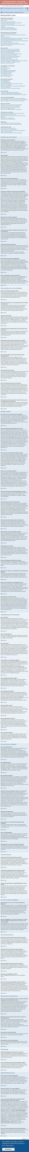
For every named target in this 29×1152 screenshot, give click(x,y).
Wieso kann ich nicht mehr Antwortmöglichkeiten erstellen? (11, 53)
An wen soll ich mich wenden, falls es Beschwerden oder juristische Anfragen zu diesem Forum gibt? (13, 131)
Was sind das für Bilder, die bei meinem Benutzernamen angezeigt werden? (14, 40)
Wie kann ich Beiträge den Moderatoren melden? (9, 59)
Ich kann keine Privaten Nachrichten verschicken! (10, 92)
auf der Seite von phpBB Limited (17, 1081)
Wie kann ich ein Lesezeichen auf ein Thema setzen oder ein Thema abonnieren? (13, 116)
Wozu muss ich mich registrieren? (7, 19)
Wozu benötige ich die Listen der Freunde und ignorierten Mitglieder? (13, 98)
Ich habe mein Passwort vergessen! (7, 27)
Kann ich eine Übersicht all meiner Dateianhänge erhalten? (11, 124)
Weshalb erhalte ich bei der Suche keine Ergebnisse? (10, 105)
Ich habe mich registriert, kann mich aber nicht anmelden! (11, 22)
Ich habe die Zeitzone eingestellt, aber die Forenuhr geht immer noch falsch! (14, 38)
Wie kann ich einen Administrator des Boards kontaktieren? (11, 132)
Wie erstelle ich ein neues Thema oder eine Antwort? (10, 49)
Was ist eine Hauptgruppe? (5, 87)
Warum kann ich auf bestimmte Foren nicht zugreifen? (10, 56)
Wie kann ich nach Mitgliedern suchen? (8, 108)
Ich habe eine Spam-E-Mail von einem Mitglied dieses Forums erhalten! (13, 94)
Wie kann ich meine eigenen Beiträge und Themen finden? (11, 109)
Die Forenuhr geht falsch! (5, 37)
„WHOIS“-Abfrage (11, 1105)
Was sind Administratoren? (5, 80)
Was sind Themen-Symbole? (6, 76)
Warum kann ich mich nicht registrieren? (8, 21)
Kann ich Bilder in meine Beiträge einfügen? (8, 70)
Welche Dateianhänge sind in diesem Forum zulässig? (10, 123)
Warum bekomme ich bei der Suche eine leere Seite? (10, 107)
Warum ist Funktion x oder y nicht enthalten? (9, 129)
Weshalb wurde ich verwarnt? (6, 58)
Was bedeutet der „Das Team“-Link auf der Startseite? (10, 88)
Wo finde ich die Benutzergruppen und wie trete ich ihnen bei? (12, 83)
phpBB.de (12, 349)
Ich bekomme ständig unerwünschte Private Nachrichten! (11, 93)
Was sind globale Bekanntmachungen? (8, 71)
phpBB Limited (4, 349)
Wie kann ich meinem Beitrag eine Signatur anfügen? (10, 51)
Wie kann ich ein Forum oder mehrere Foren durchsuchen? (11, 104)
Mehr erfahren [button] (10, 1145)
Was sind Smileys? (4, 69)
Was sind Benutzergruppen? (6, 82)
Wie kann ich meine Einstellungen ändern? (8, 33)
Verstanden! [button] (8, 1149)
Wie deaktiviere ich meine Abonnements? (8, 119)
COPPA (14, 195)
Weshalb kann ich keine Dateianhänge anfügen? (9, 57)
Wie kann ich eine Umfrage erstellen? (7, 52)
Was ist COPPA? (4, 20)
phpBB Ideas (7, 1092)
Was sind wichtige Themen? (6, 73)
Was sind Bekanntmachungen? (6, 72)
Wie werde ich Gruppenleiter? (6, 84)
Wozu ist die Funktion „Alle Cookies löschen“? (9, 29)
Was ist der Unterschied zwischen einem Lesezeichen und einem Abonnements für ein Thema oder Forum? (12, 114)
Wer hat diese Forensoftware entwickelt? (8, 128)
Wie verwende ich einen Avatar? (6, 41)
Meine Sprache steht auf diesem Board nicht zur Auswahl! (11, 39)
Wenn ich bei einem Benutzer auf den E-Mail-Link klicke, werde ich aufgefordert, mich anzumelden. (13, 45)
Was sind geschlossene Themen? (7, 75)
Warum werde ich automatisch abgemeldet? (9, 28)
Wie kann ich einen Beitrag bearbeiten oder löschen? (10, 50)
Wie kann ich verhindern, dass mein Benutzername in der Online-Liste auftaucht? (13, 35)
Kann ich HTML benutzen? (5, 68)
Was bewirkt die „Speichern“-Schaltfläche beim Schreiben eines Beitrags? (14, 60)
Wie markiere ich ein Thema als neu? (7, 63)
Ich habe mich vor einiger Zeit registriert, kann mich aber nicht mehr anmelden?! (13, 26)
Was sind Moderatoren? (5, 81)
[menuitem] (27, 8)
